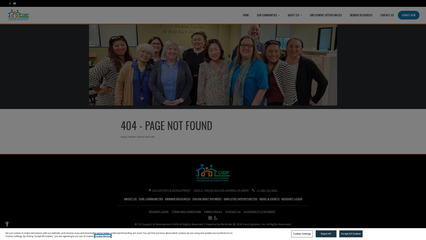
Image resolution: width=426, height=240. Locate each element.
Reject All (326, 233)
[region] (213, 234)
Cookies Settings (302, 233)
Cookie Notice (103, 236)
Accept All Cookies (351, 233)
